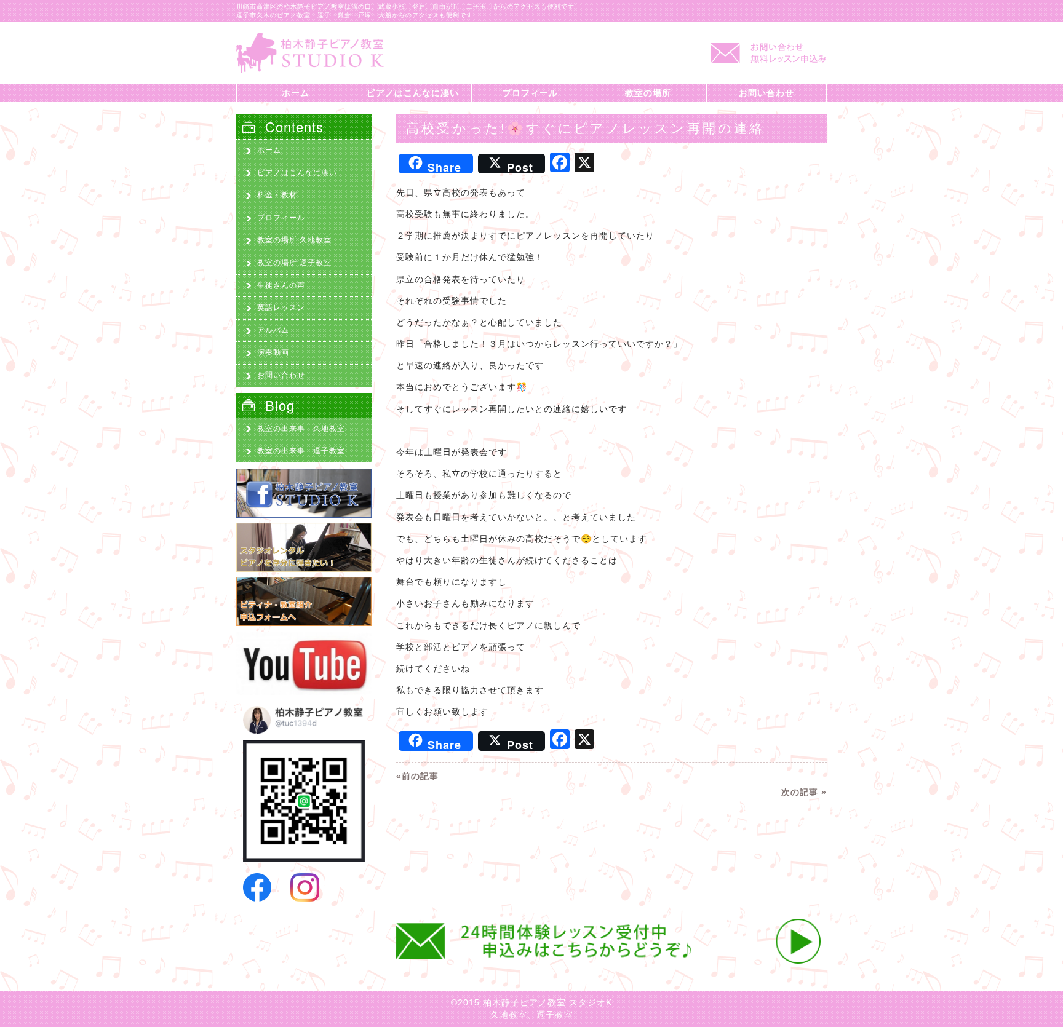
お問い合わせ (766, 93)
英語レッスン (281, 307)
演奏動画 (273, 352)
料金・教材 (277, 195)
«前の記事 (417, 776)
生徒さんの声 (281, 285)
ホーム (295, 93)
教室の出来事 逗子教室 (301, 450)
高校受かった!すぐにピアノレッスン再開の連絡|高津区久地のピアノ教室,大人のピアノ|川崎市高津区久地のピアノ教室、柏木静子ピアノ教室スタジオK (310, 53)
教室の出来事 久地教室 (301, 428)
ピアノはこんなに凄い (413, 93)
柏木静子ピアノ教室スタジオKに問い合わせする (765, 59)
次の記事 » (804, 792)
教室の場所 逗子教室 (294, 262)
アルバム (273, 330)
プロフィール (530, 93)
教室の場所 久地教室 (294, 240)
